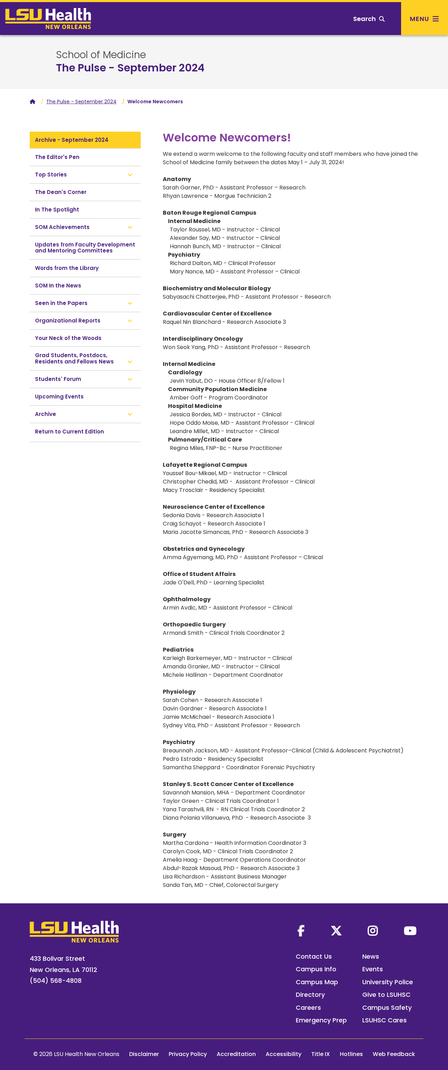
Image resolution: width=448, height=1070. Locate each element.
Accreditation (236, 1054)
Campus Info (316, 969)
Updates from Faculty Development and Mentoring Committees (85, 248)
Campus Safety (387, 1007)
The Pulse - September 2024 (130, 67)
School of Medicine (101, 55)
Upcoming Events (59, 396)
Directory (310, 994)
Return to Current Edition (69, 431)
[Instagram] (373, 930)
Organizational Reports (67, 320)
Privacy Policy (188, 1054)
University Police (387, 982)
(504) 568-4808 (56, 980)
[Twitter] (336, 930)
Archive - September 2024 (71, 140)
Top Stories (51, 174)
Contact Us (314, 956)
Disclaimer (144, 1054)
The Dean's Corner (60, 192)
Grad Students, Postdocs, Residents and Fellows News (75, 358)
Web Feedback (394, 1054)
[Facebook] (301, 930)
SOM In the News (58, 285)
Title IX (320, 1054)
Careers (308, 1007)
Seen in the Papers (61, 303)
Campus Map (317, 982)
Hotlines (351, 1054)
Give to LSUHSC (386, 994)
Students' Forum (58, 379)
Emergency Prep (321, 1020)
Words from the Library (67, 268)
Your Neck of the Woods (68, 338)
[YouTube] (410, 930)
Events (372, 969)
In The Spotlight (57, 209)
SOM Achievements (62, 227)
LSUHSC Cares (384, 1020)
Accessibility (283, 1054)
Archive (45, 414)
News (370, 956)
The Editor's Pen (57, 157)
